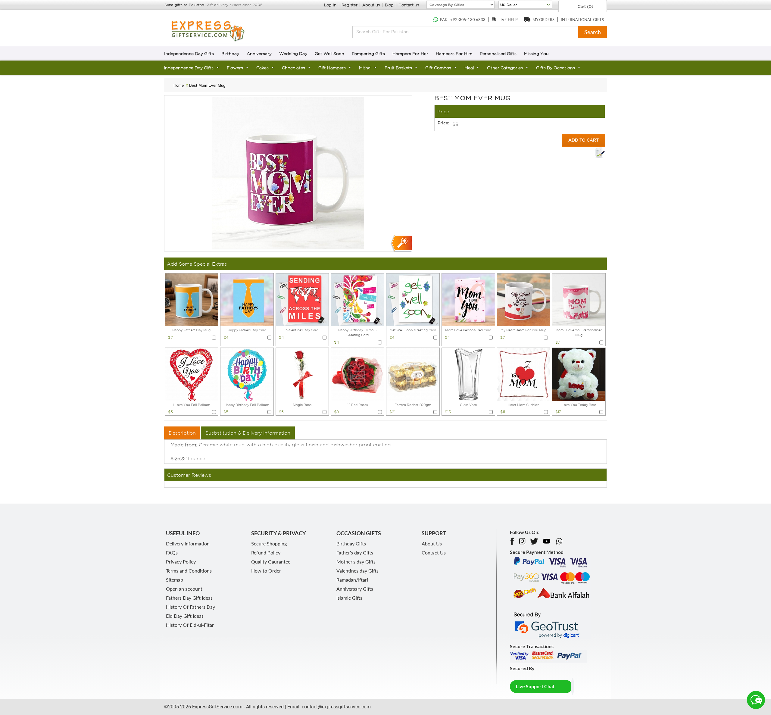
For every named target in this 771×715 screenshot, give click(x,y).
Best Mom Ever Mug (207, 85)
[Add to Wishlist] (600, 153)
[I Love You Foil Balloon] (191, 373)
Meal (469, 67)
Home (178, 85)
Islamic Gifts (349, 598)
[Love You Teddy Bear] (578, 373)
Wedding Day (293, 53)
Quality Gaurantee (270, 561)
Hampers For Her (410, 53)
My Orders (543, 19)
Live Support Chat (535, 686)
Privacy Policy (181, 561)
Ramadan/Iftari (352, 579)
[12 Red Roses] (357, 373)
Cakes (262, 67)
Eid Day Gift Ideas (185, 616)
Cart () (584, 6)
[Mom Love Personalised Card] (468, 299)
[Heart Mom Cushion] (523, 373)
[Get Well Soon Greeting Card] (412, 299)
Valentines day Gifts (357, 570)
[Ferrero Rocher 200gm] (412, 373)
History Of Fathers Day (190, 607)
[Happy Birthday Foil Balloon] (246, 373)
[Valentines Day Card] (302, 299)
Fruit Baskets (398, 67)
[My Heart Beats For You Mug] (523, 299)
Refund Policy (265, 552)
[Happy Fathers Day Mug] (191, 299)
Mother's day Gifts (356, 561)
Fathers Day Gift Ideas (189, 598)
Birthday (230, 53)
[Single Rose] (302, 373)
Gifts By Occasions (555, 67)
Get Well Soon (329, 53)
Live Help (508, 19)
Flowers (235, 67)
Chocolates (293, 67)
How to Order (266, 570)
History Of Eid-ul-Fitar (190, 625)
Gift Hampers (332, 67)
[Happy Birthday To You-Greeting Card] (357, 299)
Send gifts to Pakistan (184, 5)
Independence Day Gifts (189, 53)
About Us (432, 543)
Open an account (184, 589)
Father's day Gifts (354, 552)
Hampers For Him (454, 53)
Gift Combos (438, 67)
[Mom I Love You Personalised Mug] (578, 299)
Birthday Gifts (351, 543)
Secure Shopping (269, 543)
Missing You (536, 53)
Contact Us (434, 552)
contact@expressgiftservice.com (336, 707)
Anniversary (259, 53)
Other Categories (505, 67)
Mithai (365, 67)
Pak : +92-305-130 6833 (462, 19)
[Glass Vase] (468, 373)
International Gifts (582, 19)
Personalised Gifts (498, 53)
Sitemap (174, 579)
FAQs (172, 552)
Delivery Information (188, 543)
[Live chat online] (756, 700)
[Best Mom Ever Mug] (401, 243)
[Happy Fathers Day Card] (246, 299)
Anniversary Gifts (354, 589)
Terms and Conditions (189, 570)
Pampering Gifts (368, 53)
